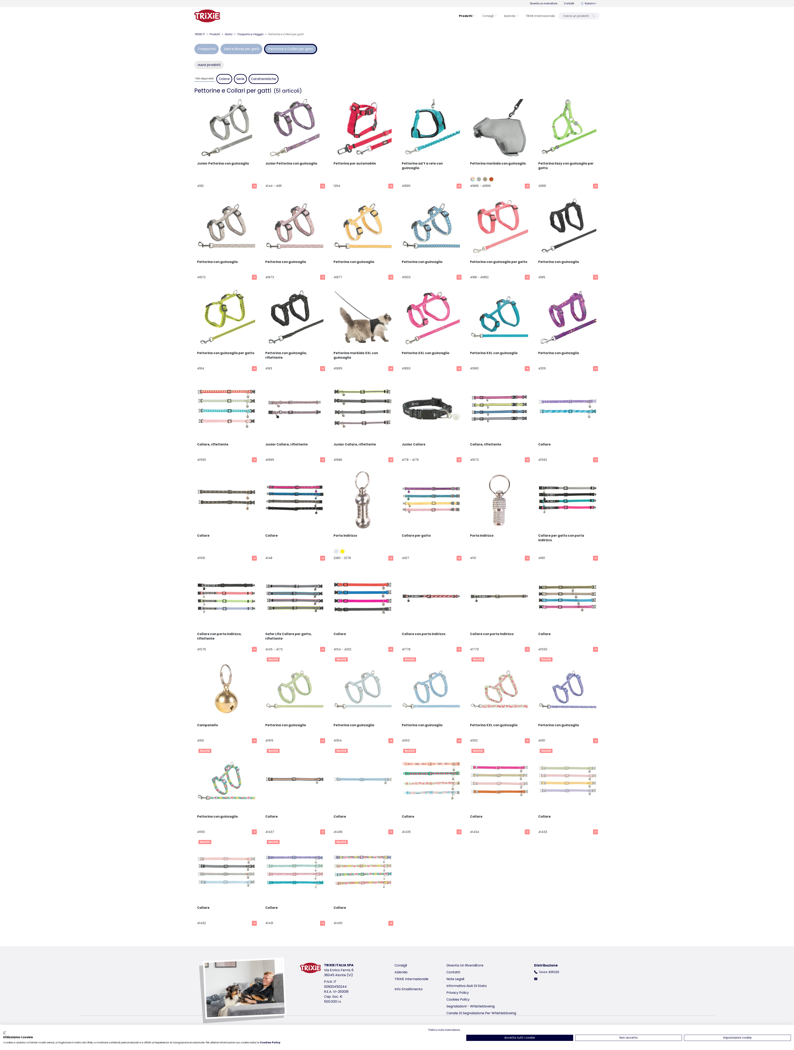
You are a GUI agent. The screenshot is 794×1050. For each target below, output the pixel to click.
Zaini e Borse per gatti (241, 49)
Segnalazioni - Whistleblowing (470, 1006)
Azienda (509, 16)
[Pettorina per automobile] (363, 128)
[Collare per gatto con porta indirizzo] (568, 500)
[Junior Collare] (431, 409)
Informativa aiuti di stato (466, 985)
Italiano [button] (589, 3)
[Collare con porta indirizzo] (431, 599)
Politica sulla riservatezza (444, 1030)
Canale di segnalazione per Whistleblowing (481, 1013)
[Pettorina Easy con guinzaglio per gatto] (568, 128)
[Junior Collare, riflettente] (295, 409)
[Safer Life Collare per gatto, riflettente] (295, 599)
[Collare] (568, 409)
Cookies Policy (458, 999)
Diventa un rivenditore (543, 3)
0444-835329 (549, 972)
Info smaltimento (409, 989)
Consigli (488, 16)
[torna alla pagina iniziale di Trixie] (207, 16)
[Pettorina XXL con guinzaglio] (431, 318)
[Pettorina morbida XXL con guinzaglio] (363, 318)
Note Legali (455, 979)
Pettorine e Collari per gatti (290, 49)
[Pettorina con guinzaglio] (226, 227)
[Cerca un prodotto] (593, 16)
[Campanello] (226, 690)
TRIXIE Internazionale (540, 16)
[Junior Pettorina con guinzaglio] (226, 128)
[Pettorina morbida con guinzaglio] (499, 128)
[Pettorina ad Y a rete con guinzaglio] (431, 128)
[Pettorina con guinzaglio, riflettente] (295, 318)
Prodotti (465, 16)
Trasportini (206, 49)
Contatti (569, 3)
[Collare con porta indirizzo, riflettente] (226, 599)
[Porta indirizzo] (363, 500)
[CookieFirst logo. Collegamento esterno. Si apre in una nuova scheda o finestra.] (4, 1033)
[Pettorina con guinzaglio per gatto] (499, 227)
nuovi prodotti (209, 64)
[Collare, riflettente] (226, 409)
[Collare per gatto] (431, 500)
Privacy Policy (457, 992)
